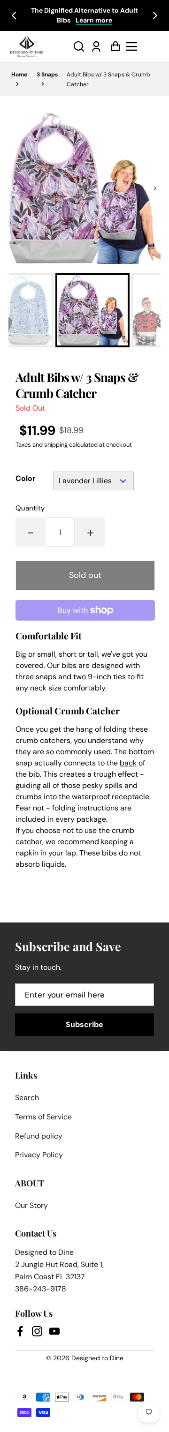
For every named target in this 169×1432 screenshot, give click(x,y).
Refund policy (38, 1136)
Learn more (94, 20)
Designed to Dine (97, 1358)
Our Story (31, 1205)
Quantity (30, 508)
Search (27, 1097)
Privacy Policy (39, 1155)
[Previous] (14, 15)
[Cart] (113, 46)
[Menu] (142, 46)
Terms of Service (43, 1117)
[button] (78, 46)
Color (25, 478)
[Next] (154, 15)
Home (19, 74)
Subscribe (84, 1024)
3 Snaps (47, 74)
